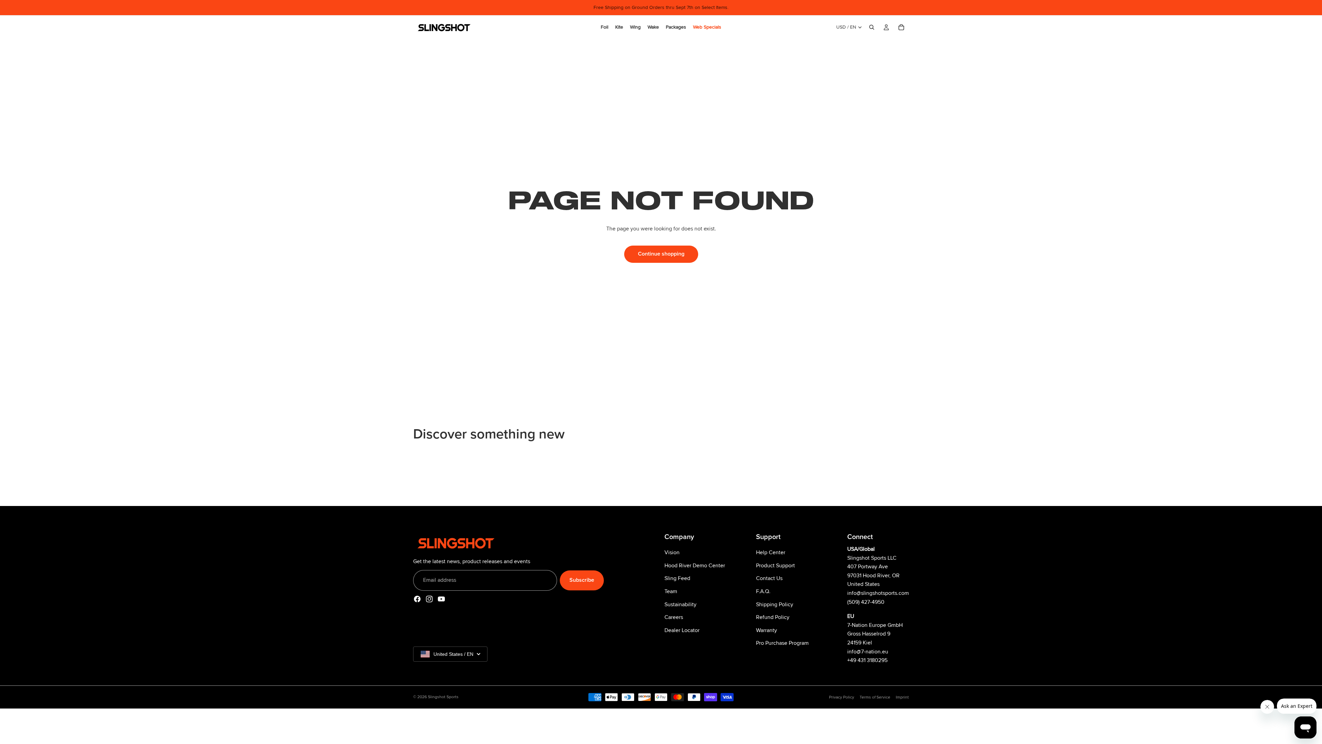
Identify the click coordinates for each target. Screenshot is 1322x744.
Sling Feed (677, 578)
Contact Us (769, 578)
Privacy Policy (841, 697)
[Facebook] (417, 599)
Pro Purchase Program (782, 643)
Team (670, 591)
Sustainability (680, 604)
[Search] (871, 27)
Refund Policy (772, 617)
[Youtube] (441, 599)
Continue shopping (661, 253)
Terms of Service (875, 697)
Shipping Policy (774, 604)
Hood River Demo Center (694, 565)
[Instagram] (429, 599)
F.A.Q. (763, 591)
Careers (673, 617)
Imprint (902, 697)
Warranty (766, 630)
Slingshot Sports (443, 697)
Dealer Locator (682, 630)
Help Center (770, 552)
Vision (672, 552)
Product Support (775, 565)
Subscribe (581, 580)
